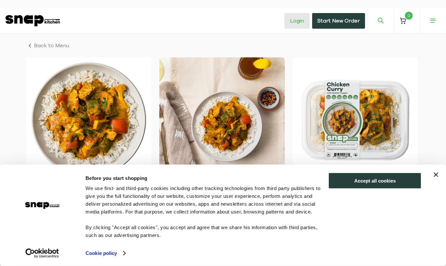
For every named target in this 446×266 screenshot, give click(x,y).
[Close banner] (436, 174)
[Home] (32, 20)
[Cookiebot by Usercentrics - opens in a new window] (42, 253)
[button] (407, 21)
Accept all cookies (375, 181)
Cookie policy (101, 253)
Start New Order (338, 20)
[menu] (433, 21)
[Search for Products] (381, 21)
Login (297, 20)
